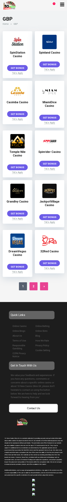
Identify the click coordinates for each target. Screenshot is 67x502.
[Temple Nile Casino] (17, 147)
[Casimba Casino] (17, 97)
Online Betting (42, 326)
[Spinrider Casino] (49, 147)
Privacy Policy (42, 345)
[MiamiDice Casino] (49, 97)
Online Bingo (19, 331)
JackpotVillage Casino (49, 203)
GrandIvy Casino (17, 201)
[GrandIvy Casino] (17, 197)
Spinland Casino (49, 52)
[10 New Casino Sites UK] (9, 5)
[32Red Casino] (49, 247)
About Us (17, 335)
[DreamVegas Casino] (17, 247)
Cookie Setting (42, 350)
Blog (37, 335)
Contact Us (33, 408)
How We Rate (42, 340)
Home (6, 24)
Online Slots (41, 331)
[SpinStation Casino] (17, 48)
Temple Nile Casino (17, 153)
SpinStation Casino (17, 54)
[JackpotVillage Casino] (49, 197)
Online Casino (20, 326)
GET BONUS (17, 67)
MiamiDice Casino (50, 104)
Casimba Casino (17, 102)
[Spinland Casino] (49, 48)
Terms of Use (19, 340)
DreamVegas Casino (17, 253)
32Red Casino (49, 251)
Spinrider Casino (49, 152)
